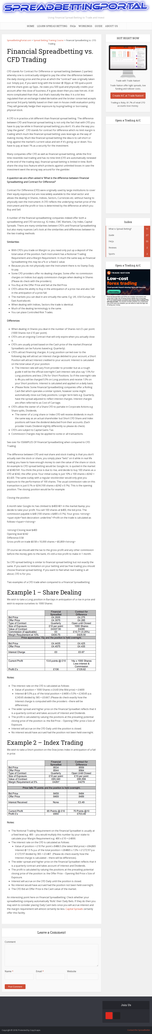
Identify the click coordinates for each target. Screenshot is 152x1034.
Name (9, 971)
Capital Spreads (74, 909)
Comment (10, 941)
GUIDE (98, 26)
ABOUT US (111, 26)
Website (71, 971)
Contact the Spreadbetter (138, 1030)
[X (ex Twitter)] (116, 1015)
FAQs (73, 26)
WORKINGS (85, 26)
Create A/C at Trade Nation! (128, 95)
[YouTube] (109, 1015)
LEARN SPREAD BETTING (52, 26)
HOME (30, 26)
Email (40, 971)
